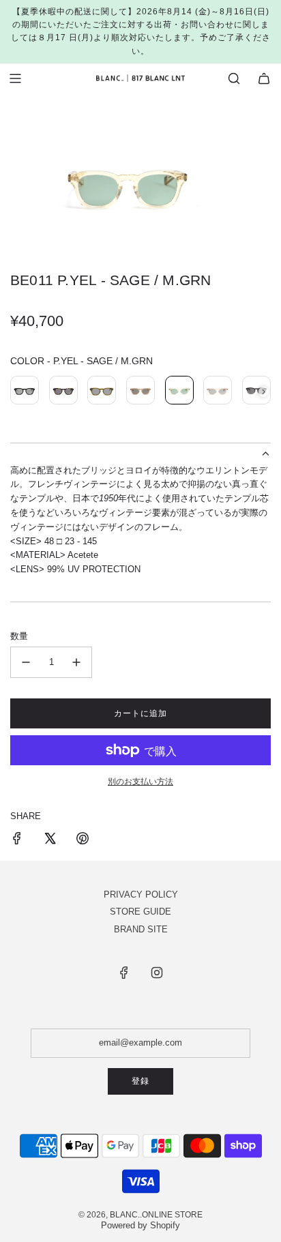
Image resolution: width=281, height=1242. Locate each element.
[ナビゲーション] (15, 78)
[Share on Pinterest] (83, 840)
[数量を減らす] (26, 662)
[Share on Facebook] (17, 840)
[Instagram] (157, 973)
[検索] (234, 78)
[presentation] (263, 392)
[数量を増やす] (76, 662)
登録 (140, 1081)
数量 (19, 636)
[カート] (264, 78)
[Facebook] (124, 973)
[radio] (24, 392)
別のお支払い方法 (140, 781)
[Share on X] (50, 840)
